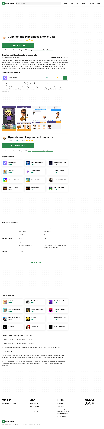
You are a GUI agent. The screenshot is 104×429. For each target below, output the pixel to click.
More (98, 3)
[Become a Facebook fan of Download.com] (86, 403)
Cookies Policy (61, 409)
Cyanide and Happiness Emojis (31, 37)
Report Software (36, 262)
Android (83, 3)
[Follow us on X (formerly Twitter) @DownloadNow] (89, 403)
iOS (77, 3)
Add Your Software (34, 406)
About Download (34, 403)
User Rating (22, 40)
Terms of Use (60, 406)
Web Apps (91, 3)
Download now (19, 45)
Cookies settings (61, 416)
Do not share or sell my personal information (63, 412)
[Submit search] (17, 3)
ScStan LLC (29, 335)
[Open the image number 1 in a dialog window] (24, 118)
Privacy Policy (60, 403)
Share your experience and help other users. (40, 50)
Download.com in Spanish (36, 412)
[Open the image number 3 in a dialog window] (54, 118)
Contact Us (32, 409)
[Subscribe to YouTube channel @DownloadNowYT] (93, 403)
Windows (65, 3)
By (11, 40)
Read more (65, 57)
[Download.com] (8, 3)
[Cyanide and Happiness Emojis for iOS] (4, 38)
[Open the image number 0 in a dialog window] (9, 118)
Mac (72, 3)
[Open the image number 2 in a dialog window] (39, 118)
